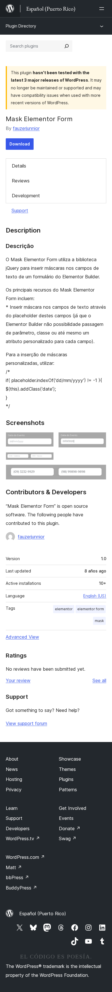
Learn (12, 808)
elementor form (90, 609)
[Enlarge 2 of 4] (98, 440)
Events (66, 818)
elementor (64, 609)
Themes (67, 769)
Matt (14, 867)
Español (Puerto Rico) (42, 913)
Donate (69, 828)
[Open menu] (103, 8)
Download (19, 143)
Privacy (14, 789)
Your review (18, 680)
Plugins (66, 779)
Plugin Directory (21, 25)
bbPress (17, 877)
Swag (67, 838)
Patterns (68, 789)
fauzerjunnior (26, 128)
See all (99, 680)
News (12, 769)
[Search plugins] (66, 46)
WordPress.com (25, 857)
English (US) (94, 595)
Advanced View (22, 637)
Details (19, 166)
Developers (18, 828)
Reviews (21, 181)
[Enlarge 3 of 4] (46, 460)
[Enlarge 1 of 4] (46, 440)
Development (26, 195)
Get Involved (72, 808)
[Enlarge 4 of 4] (98, 472)
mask (99, 621)
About (12, 759)
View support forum (26, 723)
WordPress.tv (23, 838)
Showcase (70, 759)
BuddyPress (21, 888)
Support (19, 210)
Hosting (14, 779)
